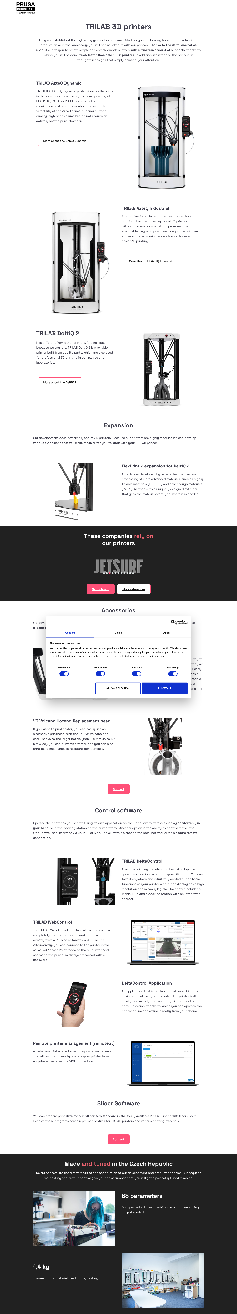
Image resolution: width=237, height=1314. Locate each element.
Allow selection (118, 688)
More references (133, 589)
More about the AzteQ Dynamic (65, 141)
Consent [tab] (70, 632)
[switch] (100, 673)
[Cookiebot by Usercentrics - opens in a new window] (173, 622)
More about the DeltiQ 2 (60, 382)
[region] (118, 566)
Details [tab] (119, 632)
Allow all (165, 688)
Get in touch (100, 589)
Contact (118, 789)
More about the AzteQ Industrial (151, 261)
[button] (104, 573)
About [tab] (166, 632)
